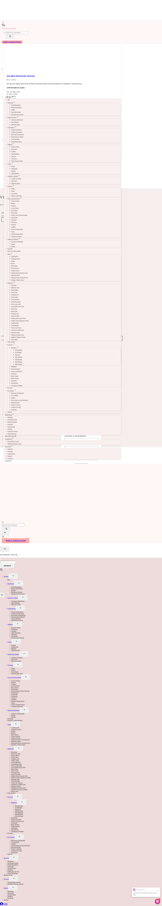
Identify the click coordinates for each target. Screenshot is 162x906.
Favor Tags (14, 292)
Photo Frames (15, 268)
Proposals (14, 373)
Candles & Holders (16, 178)
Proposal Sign (15, 313)
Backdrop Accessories (17, 114)
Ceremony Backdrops (17, 119)
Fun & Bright (14, 395)
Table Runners (15, 173)
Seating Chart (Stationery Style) (19, 320)
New (9, 100)
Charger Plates (15, 147)
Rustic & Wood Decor (17, 229)
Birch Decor (14, 210)
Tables (13, 188)
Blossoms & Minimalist (17, 393)
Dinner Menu (14, 290)
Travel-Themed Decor (17, 234)
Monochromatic (15, 402)
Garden (13, 398)
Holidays (10, 429)
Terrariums (14, 158)
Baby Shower (14, 376)
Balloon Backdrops (16, 107)
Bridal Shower (15, 378)
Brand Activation (15, 369)
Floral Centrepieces (16, 129)
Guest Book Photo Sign (17, 306)
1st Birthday (18, 352)
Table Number (15, 325)
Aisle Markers (15, 122)
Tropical (13, 205)
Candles (13, 151)
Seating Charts (15, 270)
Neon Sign (14, 181)
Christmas (14, 222)
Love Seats (14, 193)
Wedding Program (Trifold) (18, 337)
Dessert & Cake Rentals (14, 251)
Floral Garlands (15, 139)
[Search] (10, 36)
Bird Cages (14, 212)
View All (10, 412)
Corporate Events (12, 419)
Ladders (13, 227)
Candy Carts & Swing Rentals (19, 215)
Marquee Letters (15, 183)
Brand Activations (12, 422)
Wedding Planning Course (14, 443)
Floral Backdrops (15, 105)
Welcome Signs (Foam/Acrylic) (19, 277)
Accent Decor (15, 208)
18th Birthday (18, 357)
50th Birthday (18, 364)
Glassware (14, 149)
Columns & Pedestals (17, 241)
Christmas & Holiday (16, 385)
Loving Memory (15, 299)
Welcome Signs (15, 124)
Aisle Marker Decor (16, 141)
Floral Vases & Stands (17, 137)
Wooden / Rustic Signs (17, 280)
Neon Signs (14, 265)
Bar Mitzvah (14, 383)
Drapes (13, 109)
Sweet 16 (17, 354)
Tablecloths (14, 168)
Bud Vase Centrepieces (17, 134)
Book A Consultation (12, 42)
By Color (10, 388)
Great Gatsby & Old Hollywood (19, 400)
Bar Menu (13, 285)
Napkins (13, 171)
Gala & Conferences (16, 371)
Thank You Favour (16, 327)
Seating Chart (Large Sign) (18, 318)
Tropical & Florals (16, 407)
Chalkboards (14, 256)
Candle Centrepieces (16, 132)
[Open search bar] (3, 522)
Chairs (13, 191)
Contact (8, 461)
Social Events (11, 426)
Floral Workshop (12, 433)
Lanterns (13, 156)
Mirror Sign (14, 309)
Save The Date (15, 316)
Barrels (13, 203)
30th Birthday (18, 362)
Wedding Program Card (17, 335)
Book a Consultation (16, 541)
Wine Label (14, 339)
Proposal (10, 248)
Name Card (14, 311)
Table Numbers (15, 154)
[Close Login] (4, 533)
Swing (13, 231)
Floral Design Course (13, 441)
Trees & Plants (15, 201)
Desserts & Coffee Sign (17, 330)
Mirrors (13, 263)
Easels (13, 244)
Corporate (13, 220)
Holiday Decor (10, 436)
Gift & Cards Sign (16, 304)
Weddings (14, 366)
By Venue (10, 458)
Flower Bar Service (13, 431)
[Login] (3, 22)
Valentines (14, 380)
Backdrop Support (16, 112)
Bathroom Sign (15, 287)
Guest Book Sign (16, 301)
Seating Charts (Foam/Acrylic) (19, 273)
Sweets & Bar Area (16, 195)
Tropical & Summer (16, 236)
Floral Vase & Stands (17, 161)
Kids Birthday (18, 350)
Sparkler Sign (15, 323)
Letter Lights (14, 297)
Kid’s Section (11, 342)
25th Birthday (18, 359)
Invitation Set (14, 294)
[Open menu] (2, 595)
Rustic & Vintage (15, 405)
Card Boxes (14, 217)
